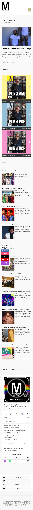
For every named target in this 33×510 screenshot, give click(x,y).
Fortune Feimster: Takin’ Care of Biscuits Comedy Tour (16, 345)
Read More (12, 62)
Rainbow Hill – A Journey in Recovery (11, 206)
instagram (5, 253)
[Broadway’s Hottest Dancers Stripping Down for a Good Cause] (8, 300)
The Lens (4, 62)
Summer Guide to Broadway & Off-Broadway (13, 274)
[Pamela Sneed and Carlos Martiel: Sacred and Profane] (8, 335)
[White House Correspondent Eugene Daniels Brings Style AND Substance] (8, 232)
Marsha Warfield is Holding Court (13, 448)
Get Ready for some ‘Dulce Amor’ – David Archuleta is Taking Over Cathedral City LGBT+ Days (16, 310)
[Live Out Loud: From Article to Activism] (8, 197)
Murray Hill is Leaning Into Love (13, 425)
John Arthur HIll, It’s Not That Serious (15, 430)
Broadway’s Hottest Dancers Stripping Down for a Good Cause (16, 292)
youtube (6, 259)
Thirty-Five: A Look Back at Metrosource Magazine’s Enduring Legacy (15, 171)
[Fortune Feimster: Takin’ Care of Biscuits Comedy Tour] (8, 353)
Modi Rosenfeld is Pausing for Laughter (15, 443)
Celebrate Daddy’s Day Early (16, 49)
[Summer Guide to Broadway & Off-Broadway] (8, 282)
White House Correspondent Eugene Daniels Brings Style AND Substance (15, 224)
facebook (6, 250)
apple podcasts (5, 263)
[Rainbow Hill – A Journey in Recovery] (8, 214)
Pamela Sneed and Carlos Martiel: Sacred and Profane (16, 327)
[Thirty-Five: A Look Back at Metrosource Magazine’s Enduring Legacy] (8, 179)
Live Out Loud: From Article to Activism (12, 188)
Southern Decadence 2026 (9, 256)
